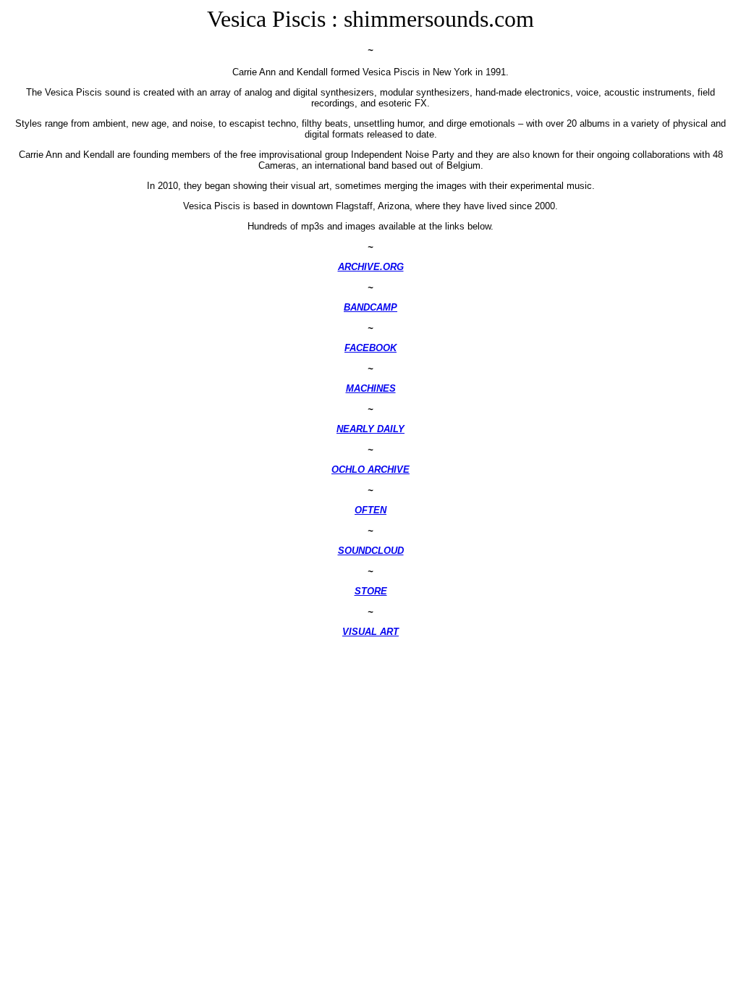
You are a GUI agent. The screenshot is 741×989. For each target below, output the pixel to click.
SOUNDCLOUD (371, 550)
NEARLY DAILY (370, 429)
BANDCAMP (370, 307)
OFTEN (370, 510)
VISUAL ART (370, 631)
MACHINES (371, 388)
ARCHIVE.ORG (371, 266)
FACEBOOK (370, 347)
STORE (371, 591)
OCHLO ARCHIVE (370, 469)
